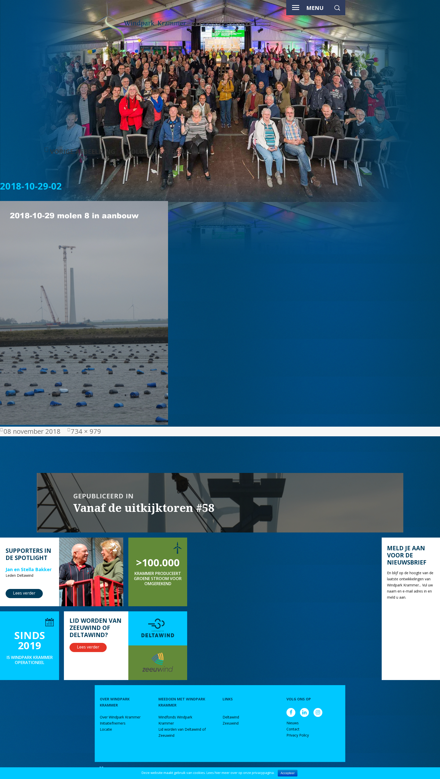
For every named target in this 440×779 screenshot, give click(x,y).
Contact (292, 729)
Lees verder (24, 593)
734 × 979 (86, 431)
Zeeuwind (231, 723)
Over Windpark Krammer (120, 717)
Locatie (106, 729)
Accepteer (288, 773)
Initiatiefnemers (113, 723)
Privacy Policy (297, 735)
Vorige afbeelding (82, 151)
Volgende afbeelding (165, 151)
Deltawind (231, 717)
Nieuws (292, 722)
